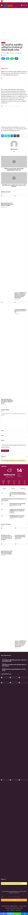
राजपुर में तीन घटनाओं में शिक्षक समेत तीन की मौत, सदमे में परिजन (20, 537)
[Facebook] (3, 58)
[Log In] (21, 5)
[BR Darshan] (8, 5)
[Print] (18, 136)
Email (2, 435)
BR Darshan (5, 53)
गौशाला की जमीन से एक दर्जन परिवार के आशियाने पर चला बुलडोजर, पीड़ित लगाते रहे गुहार (7, 401)
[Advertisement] (14, 22)
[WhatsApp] (12, 58)
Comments (22, 488)
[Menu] (1, 5)
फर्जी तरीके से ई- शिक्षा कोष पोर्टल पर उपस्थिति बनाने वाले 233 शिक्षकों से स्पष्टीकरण (17, 511)
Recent (13, 488)
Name (2, 430)
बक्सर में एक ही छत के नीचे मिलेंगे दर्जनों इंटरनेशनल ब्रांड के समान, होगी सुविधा (7, 204)
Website (2, 440)
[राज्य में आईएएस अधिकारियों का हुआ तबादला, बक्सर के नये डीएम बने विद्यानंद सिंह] (5, 494)
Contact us (12, 910)
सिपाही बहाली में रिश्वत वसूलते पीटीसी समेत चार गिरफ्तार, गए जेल (17, 504)
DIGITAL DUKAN (19, 908)
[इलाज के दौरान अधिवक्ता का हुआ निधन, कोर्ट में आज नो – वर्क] (21, 304)
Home (3, 40)
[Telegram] (16, 58)
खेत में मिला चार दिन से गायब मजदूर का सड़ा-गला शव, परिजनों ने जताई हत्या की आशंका (6, 537)
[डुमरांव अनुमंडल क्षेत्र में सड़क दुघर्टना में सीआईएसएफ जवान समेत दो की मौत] (23, 730)
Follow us (3, 879)
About (8, 910)
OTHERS (7, 40)
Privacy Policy (18, 910)
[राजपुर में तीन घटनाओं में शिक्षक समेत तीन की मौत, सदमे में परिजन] (21, 530)
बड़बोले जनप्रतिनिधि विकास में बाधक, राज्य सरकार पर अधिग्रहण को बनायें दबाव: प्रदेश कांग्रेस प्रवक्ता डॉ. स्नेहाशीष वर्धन (20, 295)
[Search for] (26, 5)
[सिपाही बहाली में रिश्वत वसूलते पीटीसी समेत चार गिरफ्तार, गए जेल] (5, 505)
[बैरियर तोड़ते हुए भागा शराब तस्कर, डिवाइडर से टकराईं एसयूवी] (5, 679)
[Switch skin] (24, 5)
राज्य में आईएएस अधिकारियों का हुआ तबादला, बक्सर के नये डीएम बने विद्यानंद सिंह (18, 494)
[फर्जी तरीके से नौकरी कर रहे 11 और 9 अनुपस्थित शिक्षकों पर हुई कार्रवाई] (5, 517)
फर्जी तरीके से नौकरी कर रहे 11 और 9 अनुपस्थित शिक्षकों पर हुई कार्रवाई (17, 516)
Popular (4, 488)
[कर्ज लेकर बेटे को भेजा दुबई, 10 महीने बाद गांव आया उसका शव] (23, 827)
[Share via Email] (15, 136)
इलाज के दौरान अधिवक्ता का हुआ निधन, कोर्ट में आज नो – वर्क (20, 311)
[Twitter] (8, 58)
